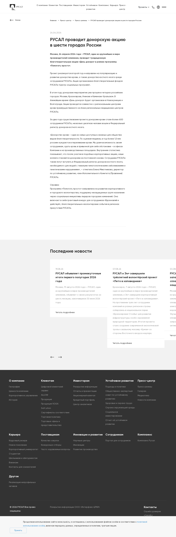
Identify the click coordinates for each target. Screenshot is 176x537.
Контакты (150, 507)
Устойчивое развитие (119, 380)
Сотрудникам (114, 434)
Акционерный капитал (84, 395)
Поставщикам (65, 5)
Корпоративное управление (23, 395)
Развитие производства (85, 449)
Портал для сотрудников (117, 440)
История (13, 400)
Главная (53, 20)
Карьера (114, 5)
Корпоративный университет (23, 449)
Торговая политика (50, 417)
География (14, 386)
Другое (14, 476)
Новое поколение (18, 445)
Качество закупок (50, 440)
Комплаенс (104, 5)
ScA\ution (46, 408)
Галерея (142, 391)
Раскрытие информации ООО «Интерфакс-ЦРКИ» (75, 507)
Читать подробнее (65, 312)
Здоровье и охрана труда (118, 403)
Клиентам (53, 5)
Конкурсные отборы (51, 445)
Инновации (78, 445)
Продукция (46, 399)
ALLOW (44, 395)
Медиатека (143, 395)
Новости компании (147, 400)
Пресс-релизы (145, 386)
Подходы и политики (115, 386)
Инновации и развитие (88, 434)
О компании (42, 5)
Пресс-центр (146, 380)
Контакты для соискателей (22, 467)
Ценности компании (18, 391)
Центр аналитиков (82, 404)
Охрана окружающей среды (120, 407)
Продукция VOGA (49, 404)
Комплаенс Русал (146, 440)
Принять (18, 530)
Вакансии (13, 462)
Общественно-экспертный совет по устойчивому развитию (119, 395)
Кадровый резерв (18, 440)
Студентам (14, 454)
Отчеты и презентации (85, 391)
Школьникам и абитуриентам (23, 458)
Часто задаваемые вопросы (55, 449)
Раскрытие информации (85, 386)
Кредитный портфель (84, 400)
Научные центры (81, 440)
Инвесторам (79, 5)
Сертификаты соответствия (55, 412)
